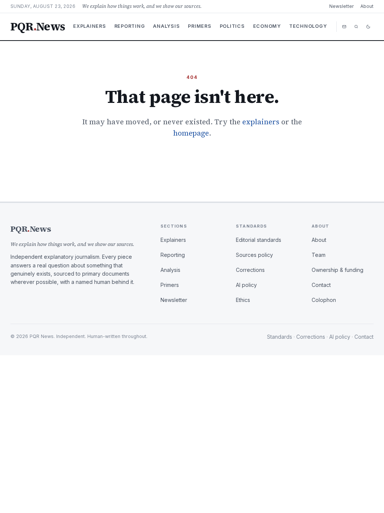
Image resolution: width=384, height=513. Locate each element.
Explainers (89, 26)
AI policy (246, 285)
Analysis (166, 26)
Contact (321, 285)
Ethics (243, 300)
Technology (308, 26)
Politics (232, 26)
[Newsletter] (344, 26)
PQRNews (37, 26)
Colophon (324, 300)
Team (319, 255)
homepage (191, 133)
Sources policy (254, 255)
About (367, 6)
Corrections (250, 270)
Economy (267, 26)
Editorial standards (258, 240)
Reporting (129, 26)
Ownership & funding (337, 270)
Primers (199, 26)
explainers (260, 122)
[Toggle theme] (368, 26)
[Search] (356, 26)
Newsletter (341, 6)
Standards (279, 336)
